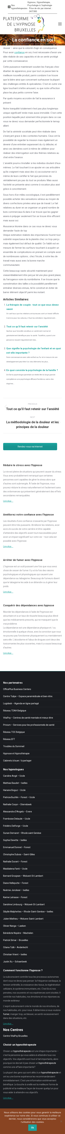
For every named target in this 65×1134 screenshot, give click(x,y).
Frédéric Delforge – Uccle (15, 826)
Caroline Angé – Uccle (14, 776)
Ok (32, 1127)
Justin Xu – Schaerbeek (15, 961)
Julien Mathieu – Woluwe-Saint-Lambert (23, 918)
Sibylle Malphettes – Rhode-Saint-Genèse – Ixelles (28, 911)
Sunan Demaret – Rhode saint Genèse (22, 833)
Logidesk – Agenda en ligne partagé (21, 703)
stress (58, 471)
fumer (25, 570)
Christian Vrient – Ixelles (15, 954)
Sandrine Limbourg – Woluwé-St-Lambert (24, 904)
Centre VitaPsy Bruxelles (15, 1036)
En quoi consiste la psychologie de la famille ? (32, 370)
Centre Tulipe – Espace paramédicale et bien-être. (28, 696)
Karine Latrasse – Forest (15, 897)
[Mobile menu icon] (60, 24)
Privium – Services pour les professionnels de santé (28, 725)
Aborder (7, 612)
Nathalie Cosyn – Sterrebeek (17, 804)
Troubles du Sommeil (13, 746)
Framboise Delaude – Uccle (16, 818)
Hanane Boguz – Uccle (14, 790)
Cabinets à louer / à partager (17, 760)
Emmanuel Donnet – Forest (16, 847)
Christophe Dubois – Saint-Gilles (19, 854)
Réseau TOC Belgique (14, 732)
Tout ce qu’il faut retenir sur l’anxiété (27, 326)
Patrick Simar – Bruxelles (15, 940)
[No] (61, 1121)
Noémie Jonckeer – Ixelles (16, 890)
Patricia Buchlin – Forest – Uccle (19, 797)
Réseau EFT (9, 739)
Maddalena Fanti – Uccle (15, 868)
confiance (19, 52)
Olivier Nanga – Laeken (14, 926)
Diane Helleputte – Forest (15, 883)
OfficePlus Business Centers (17, 689)
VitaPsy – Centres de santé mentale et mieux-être (28, 717)
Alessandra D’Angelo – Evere (17, 811)
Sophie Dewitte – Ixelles (15, 840)
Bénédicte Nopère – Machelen (18, 933)
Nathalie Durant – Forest (15, 861)
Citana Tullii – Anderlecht (15, 947)
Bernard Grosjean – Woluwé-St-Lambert (23, 876)
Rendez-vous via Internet (30, 446)
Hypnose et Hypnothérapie (16, 753)
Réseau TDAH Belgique (14, 710)
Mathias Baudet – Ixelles (15, 783)
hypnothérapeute (22, 1051)
